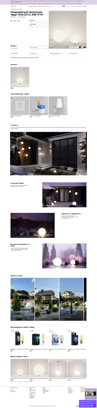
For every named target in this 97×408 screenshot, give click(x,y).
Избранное (70, 392)
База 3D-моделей (46, 390)
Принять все (83, 405)
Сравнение (70, 391)
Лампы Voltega (32, 395)
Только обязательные (92, 405)
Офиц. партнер (51, 6)
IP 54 (32, 26)
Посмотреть (88, 397)
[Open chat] (94, 405)
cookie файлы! (88, 401)
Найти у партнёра (34, 47)
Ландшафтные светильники (17, 9)
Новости (44, 387)
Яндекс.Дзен (13, 391)
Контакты (45, 6)
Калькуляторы (45, 391)
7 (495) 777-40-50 (14, 387)
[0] (62, 6)
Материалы (41, 6)
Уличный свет (32, 392)
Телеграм (12, 390)
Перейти (13, 319)
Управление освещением (32, 397)
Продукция (31, 6)
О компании (35, 6)
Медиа (44, 392)
